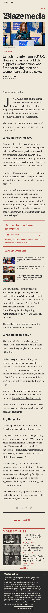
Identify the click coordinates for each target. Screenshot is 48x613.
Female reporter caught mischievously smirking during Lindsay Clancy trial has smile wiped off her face (29, 278)
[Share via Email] (26, 508)
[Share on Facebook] (17, 508)
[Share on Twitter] (22, 508)
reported (7, 317)
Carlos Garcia (28, 553)
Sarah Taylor (9, 76)
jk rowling (8, 51)
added (29, 359)
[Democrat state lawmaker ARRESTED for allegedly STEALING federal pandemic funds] (9, 260)
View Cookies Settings (23, 609)
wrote (25, 190)
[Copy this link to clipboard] (31, 508)
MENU (43, 8)
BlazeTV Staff (28, 542)
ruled (36, 292)
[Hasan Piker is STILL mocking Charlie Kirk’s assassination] (12, 538)
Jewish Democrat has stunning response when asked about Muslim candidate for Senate (33, 548)
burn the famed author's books (26, 398)
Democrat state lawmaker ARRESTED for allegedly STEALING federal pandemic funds (30, 260)
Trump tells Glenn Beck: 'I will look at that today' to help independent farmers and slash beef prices (33, 558)
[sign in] (1, 2)
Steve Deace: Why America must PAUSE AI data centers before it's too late (30, 268)
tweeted (34, 341)
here (20, 394)
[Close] (44, 574)
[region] (24, 592)
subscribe (8, 2)
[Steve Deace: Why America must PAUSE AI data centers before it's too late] (9, 269)
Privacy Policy (27, 239)
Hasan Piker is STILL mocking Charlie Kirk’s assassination (32, 537)
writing (14, 148)
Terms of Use (37, 239)
